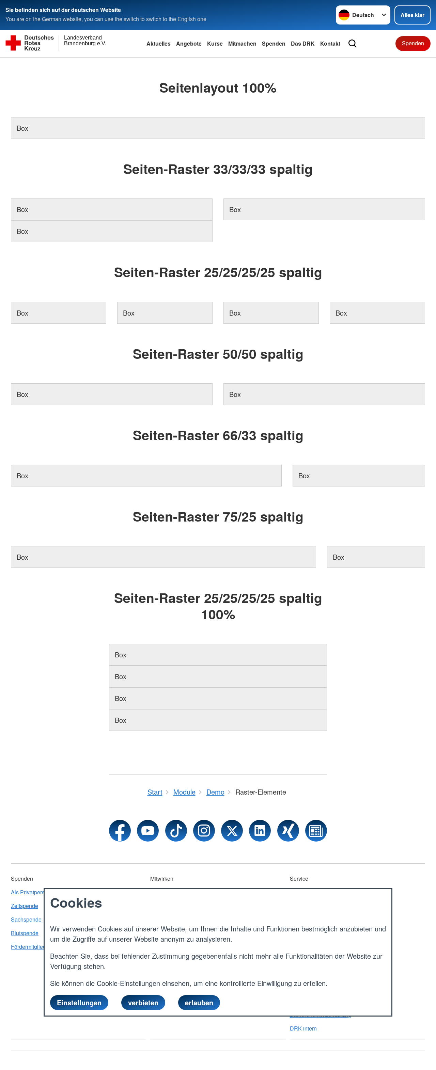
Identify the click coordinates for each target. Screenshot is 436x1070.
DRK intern (303, 1028)
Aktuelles (158, 43)
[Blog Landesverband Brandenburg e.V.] (316, 831)
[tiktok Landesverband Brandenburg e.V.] (176, 831)
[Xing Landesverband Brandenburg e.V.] (288, 831)
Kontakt (330, 43)
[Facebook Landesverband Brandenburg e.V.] (120, 831)
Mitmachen (242, 43)
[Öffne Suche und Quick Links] (352, 43)
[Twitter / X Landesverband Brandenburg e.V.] (232, 831)
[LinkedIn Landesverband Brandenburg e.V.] (260, 831)
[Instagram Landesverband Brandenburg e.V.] (204, 831)
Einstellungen (79, 1002)
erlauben (199, 1002)
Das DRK (303, 43)
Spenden (273, 43)
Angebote (189, 43)
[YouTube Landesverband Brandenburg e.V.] (148, 831)
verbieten (143, 1002)
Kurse (215, 43)
